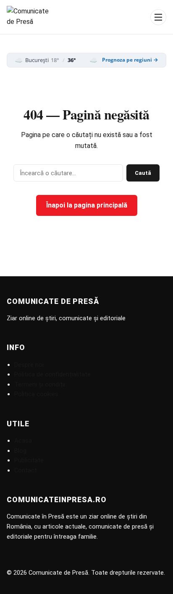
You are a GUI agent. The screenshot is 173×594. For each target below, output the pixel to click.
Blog (20, 450)
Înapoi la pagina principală (86, 205)
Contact (25, 470)
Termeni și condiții (39, 384)
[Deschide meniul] (158, 17)
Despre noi (29, 364)
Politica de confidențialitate (52, 374)
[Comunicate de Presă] (29, 17)
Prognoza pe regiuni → (130, 59)
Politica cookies (36, 394)
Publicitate (29, 460)
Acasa (23, 440)
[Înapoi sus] (157, 579)
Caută (143, 173)
